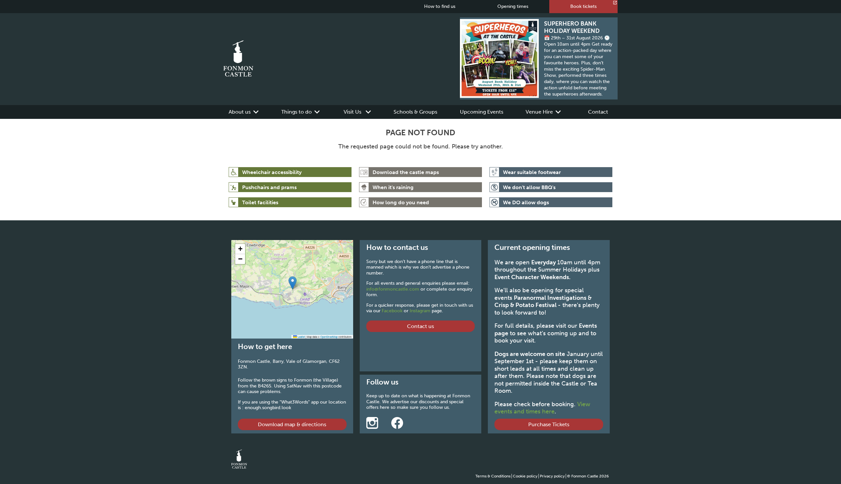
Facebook (392, 311)
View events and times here (542, 408)
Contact (598, 112)
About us (240, 112)
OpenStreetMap (329, 337)
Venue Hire (539, 112)
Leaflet (301, 337)
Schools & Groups (415, 112)
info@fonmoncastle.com (392, 289)
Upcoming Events (481, 112)
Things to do (296, 112)
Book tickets (583, 6)
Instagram (420, 311)
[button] (292, 283)
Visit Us (352, 112)
